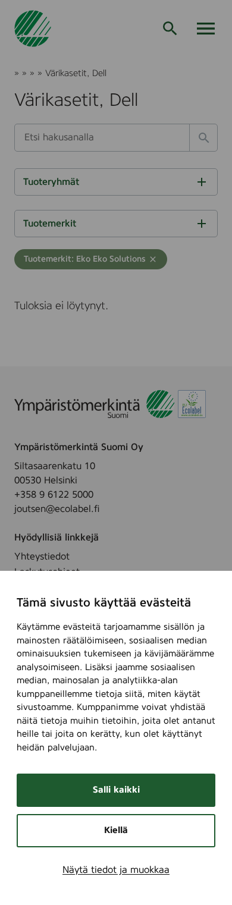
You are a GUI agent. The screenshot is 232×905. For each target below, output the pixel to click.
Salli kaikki (116, 789)
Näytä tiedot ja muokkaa (116, 870)
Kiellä (116, 830)
